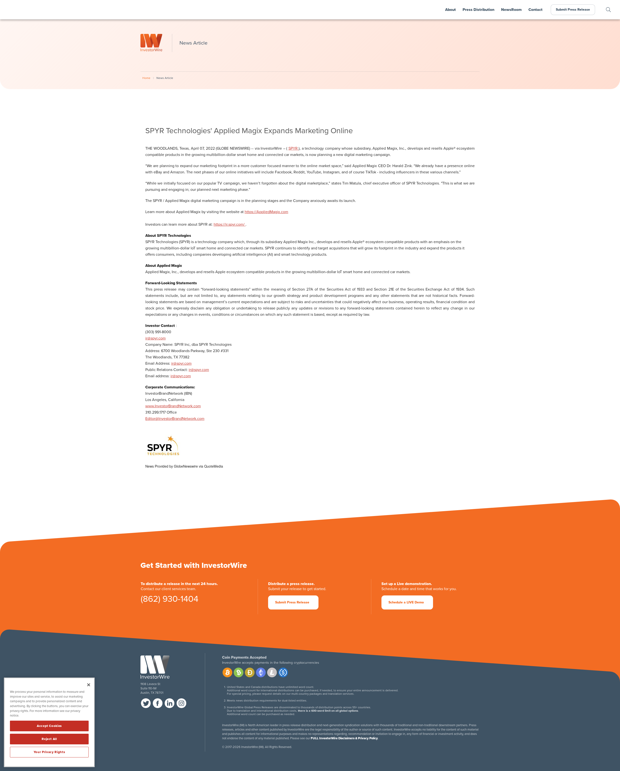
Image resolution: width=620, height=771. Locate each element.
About (450, 9)
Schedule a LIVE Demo (406, 602)
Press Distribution (478, 9)
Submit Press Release (573, 10)
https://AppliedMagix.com (266, 211)
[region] (49, 722)
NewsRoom (511, 9)
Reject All (49, 739)
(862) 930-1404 (169, 599)
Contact (535, 9)
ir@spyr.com (155, 338)
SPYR (293, 148)
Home (146, 78)
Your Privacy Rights (49, 752)
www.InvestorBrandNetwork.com (173, 406)
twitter (146, 703)
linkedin (169, 703)
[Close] (88, 684)
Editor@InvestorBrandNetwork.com (174, 418)
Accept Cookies (49, 726)
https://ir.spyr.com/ (230, 224)
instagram (181, 703)
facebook (158, 703)
